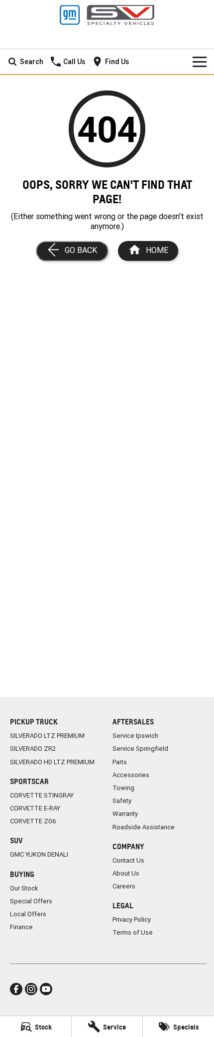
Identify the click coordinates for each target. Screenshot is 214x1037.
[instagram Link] (31, 989)
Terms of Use (132, 932)
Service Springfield (140, 748)
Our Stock (24, 888)
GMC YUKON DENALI (39, 854)
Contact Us (128, 860)
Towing (123, 788)
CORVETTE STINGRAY (42, 795)
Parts (119, 762)
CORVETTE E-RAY (35, 808)
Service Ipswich (135, 735)
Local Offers (28, 914)
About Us (125, 873)
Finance (21, 927)
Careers (123, 886)
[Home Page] (107, 15)
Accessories (130, 775)
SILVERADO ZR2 (33, 748)
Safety (121, 801)
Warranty (125, 813)
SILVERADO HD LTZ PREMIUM (52, 762)
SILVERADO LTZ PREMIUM (47, 735)
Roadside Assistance (143, 827)
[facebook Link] (16, 989)
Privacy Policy (131, 919)
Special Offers (31, 901)
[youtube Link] (46, 989)
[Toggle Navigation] (200, 61)
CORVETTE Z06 (33, 821)
